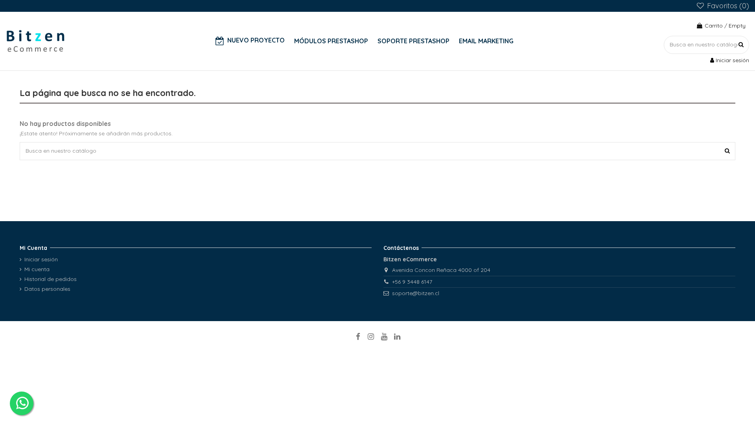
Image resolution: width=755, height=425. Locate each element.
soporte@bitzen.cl (415, 293)
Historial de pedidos (50, 279)
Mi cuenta (37, 269)
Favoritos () (727, 5)
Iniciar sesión (41, 259)
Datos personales (47, 288)
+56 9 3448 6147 (412, 281)
